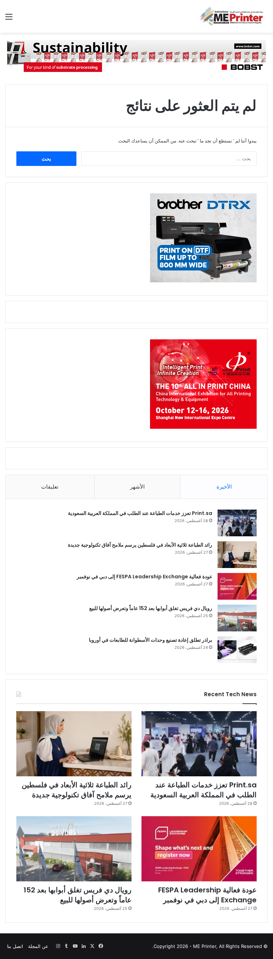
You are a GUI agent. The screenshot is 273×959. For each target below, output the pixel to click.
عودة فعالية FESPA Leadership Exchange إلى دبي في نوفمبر (144, 576)
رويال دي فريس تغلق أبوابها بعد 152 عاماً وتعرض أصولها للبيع (150, 608)
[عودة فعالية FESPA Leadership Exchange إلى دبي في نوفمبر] (237, 586)
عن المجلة (38, 946)
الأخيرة (224, 486)
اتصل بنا (15, 946)
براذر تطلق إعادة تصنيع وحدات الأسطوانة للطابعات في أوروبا (150, 639)
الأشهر (137, 486)
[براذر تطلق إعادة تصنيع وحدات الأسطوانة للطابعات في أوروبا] (237, 649)
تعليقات (49, 486)
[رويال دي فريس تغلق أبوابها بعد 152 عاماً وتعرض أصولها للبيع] (237, 618)
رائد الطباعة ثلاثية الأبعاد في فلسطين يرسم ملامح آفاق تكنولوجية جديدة (140, 544)
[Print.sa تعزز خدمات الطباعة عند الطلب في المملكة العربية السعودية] (237, 523)
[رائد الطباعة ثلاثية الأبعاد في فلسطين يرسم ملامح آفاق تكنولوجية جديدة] (237, 554)
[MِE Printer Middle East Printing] (234, 16)
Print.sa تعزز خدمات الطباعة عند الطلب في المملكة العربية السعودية (140, 513)
